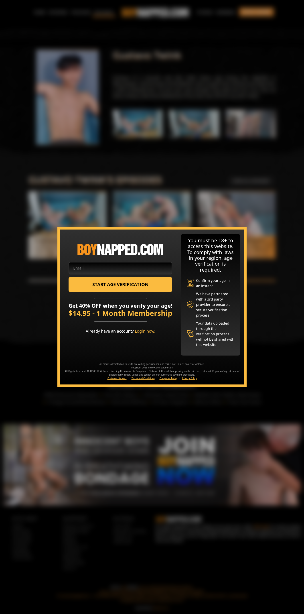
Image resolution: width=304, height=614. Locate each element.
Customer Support (117, 378)
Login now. (145, 331)
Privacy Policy (189, 378)
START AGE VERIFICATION (120, 284)
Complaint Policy (168, 378)
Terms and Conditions (143, 378)
